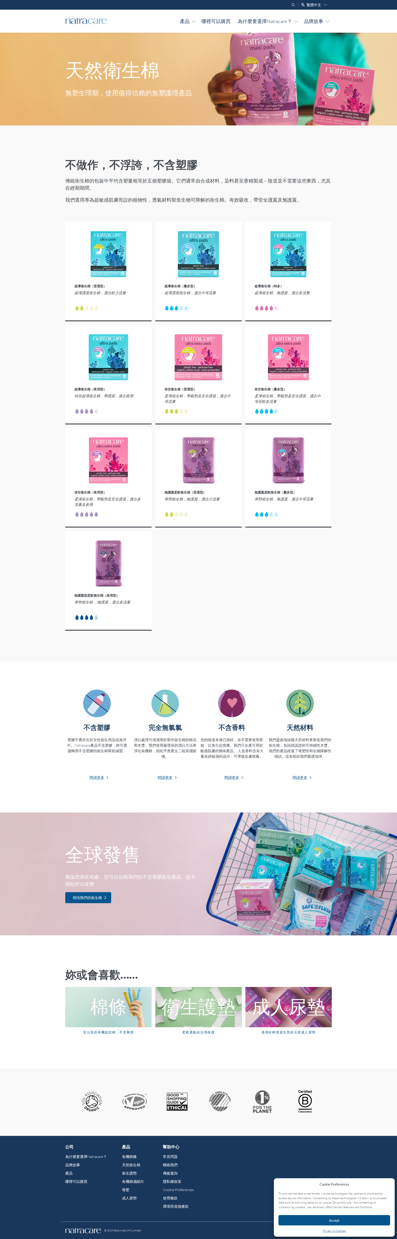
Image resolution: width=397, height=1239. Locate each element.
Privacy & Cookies (334, 1231)
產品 (185, 21)
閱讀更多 (97, 777)
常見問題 (170, 1156)
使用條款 (170, 1198)
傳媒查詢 (170, 1173)
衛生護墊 (129, 1173)
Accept (334, 1220)
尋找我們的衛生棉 (87, 897)
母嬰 (125, 1189)
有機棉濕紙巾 (133, 1181)
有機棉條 (129, 1156)
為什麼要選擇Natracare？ (265, 21)
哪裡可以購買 (215, 21)
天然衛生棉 (131, 1165)
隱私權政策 (172, 1181)
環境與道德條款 (176, 1206)
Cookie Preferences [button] (178, 1189)
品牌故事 (313, 21)
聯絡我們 (170, 1165)
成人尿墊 (129, 1198)
